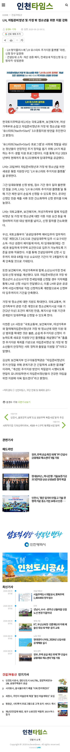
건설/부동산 (16, 14)
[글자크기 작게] (17, 40)
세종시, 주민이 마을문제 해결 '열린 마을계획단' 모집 (30, 696)
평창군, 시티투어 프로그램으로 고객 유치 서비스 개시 (31, 703)
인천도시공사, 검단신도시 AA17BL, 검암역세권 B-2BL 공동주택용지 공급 (29, 682)
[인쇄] (11, 40)
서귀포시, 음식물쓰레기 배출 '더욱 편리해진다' (27, 688)
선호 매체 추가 (14, 33)
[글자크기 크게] (21, 40)
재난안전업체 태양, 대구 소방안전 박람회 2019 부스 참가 (30, 713)
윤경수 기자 (11, 29)
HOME (5, 14)
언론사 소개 (35, 739)
